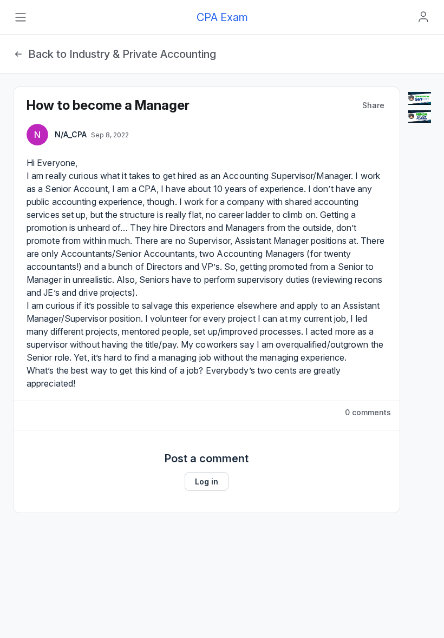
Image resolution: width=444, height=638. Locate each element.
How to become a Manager (108, 105)
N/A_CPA (71, 134)
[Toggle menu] (20, 17)
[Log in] (423, 16)
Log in (206, 481)
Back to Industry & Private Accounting (122, 54)
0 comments (368, 412)
